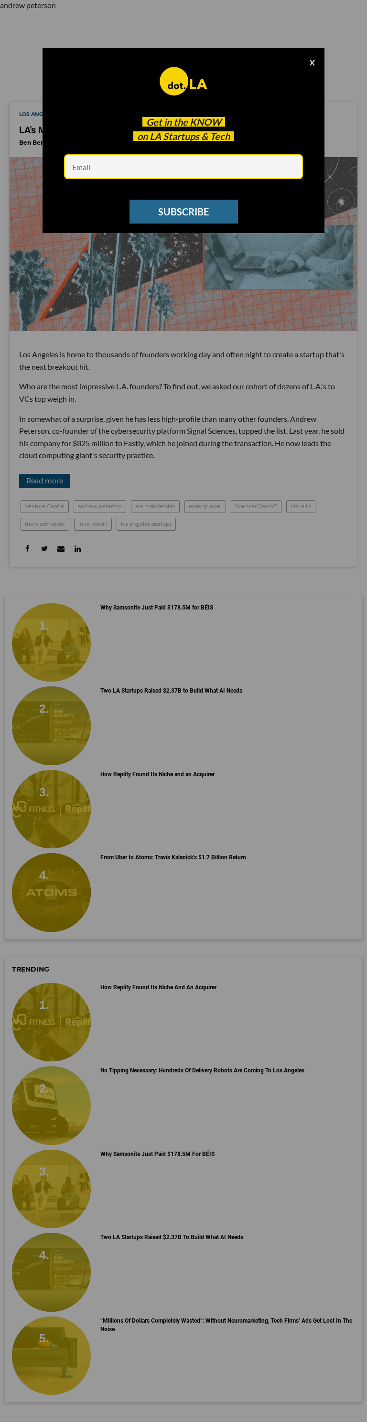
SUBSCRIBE (183, 211)
